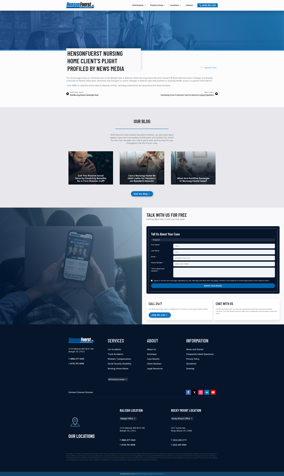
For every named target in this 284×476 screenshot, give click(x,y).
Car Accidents (114, 349)
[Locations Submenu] (181, 5)
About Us (151, 349)
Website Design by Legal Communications (150, 474)
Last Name (155, 251)
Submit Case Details (213, 285)
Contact (189, 5)
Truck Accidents (115, 354)
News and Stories (194, 349)
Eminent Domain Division (80, 392)
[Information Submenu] (145, 5)
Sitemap (190, 368)
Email (153, 257)
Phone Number (157, 263)
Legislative (208, 67)
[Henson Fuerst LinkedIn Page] (206, 392)
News (214, 67)
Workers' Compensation (119, 359)
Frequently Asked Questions (200, 354)
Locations (174, 5)
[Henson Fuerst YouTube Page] (213, 392)
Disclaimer (191, 363)
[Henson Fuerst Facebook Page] (188, 392)
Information (137, 5)
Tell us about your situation (158, 270)
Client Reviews (154, 363)
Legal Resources (155, 368)
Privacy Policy (192, 359)
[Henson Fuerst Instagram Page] (200, 392)
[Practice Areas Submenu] (165, 5)
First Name (155, 245)
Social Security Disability (119, 363)
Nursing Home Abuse (118, 368)
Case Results (153, 359)
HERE (74, 85)
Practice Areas (156, 5)
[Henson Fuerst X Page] (194, 392)
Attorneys (152, 354)
